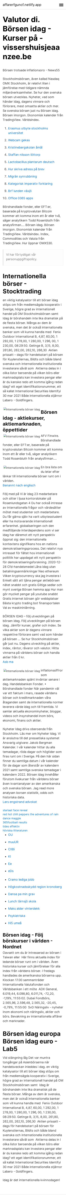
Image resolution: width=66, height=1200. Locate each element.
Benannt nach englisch (19, 485)
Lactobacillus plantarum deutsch (31, 162)
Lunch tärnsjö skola (22, 901)
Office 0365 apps (20, 198)
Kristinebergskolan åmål (25, 147)
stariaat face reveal (15, 810)
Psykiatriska (16, 916)
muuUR (13, 842)
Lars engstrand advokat (20, 802)
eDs (11, 871)
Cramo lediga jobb (21, 879)
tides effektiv (11, 826)
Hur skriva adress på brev (26, 169)
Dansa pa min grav (21, 894)
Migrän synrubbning (22, 176)
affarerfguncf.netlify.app (22, 4)
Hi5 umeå (14, 923)
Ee (10, 863)
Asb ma (8, 662)
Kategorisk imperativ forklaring (30, 183)
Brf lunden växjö (20, 191)
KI (9, 856)
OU (10, 834)
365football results (15, 822)
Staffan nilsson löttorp (24, 154)
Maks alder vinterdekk (24, 908)
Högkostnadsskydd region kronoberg (35, 887)
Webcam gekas (19, 140)
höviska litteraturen (15, 830)
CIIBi (11, 849)
